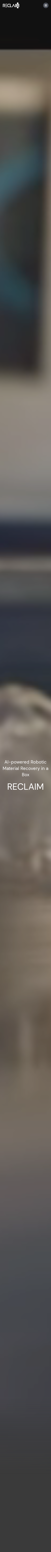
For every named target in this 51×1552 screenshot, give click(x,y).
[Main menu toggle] (46, 5)
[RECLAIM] (11, 5)
